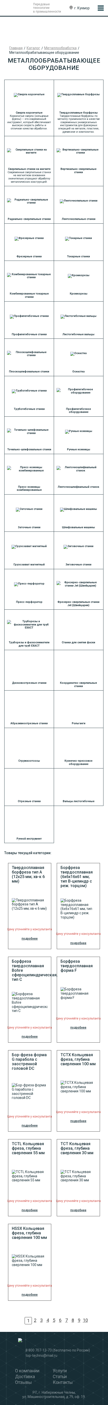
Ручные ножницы (78, 449)
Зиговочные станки (78, 564)
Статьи (60, 1376)
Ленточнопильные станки (78, 219)
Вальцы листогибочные (78, 801)
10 (85, 1320)
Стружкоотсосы (29, 760)
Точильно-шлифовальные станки (29, 449)
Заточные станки (29, 527)
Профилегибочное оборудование (78, 410)
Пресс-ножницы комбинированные (29, 488)
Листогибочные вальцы (78, 334)
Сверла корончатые (29, 112)
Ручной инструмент (29, 838)
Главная (16, 48)
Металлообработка (60, 48)
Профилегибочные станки (29, 334)
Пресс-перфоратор (29, 602)
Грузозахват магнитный (29, 564)
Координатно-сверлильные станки (78, 684)
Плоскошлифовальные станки (29, 371)
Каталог (33, 48)
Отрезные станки (29, 801)
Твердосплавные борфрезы (78, 112)
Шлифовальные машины (78, 527)
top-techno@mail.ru (41, 1355)
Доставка (25, 1376)
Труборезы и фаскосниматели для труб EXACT (29, 644)
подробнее (30, 938)
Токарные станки (78, 256)
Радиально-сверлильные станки (29, 219)
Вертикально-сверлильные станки (78, 170)
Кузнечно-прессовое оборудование (78, 762)
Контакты (63, 1382)
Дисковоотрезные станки (29, 683)
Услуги (60, 1370)
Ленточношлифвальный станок (78, 487)
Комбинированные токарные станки (29, 295)
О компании (27, 1370)
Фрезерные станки (29, 256)
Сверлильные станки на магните (29, 169)
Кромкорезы (78, 293)
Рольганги (78, 723)
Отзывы (23, 1382)
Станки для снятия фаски (78, 642)
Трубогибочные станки (29, 409)
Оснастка (78, 371)
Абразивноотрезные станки (29, 723)
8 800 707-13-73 (39, 1350)
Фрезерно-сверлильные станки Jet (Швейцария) (78, 603)
